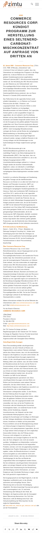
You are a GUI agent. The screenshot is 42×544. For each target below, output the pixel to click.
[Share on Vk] (29, 529)
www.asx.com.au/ (30, 505)
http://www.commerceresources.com (18, 326)
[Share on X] (9, 529)
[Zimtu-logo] (17, 4)
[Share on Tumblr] (25, 529)
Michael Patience (28, 516)
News (21, 15)
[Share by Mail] (37, 529)
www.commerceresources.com (25, 303)
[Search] (31, 4)
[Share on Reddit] (33, 529)
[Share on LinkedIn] (21, 529)
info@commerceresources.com (19, 305)
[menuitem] (31, 4)
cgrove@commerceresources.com (18, 323)
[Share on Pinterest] (17, 529)
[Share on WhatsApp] (13, 529)
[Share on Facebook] (5, 529)
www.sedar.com (10, 505)
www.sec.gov (20, 505)
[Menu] (36, 4)
